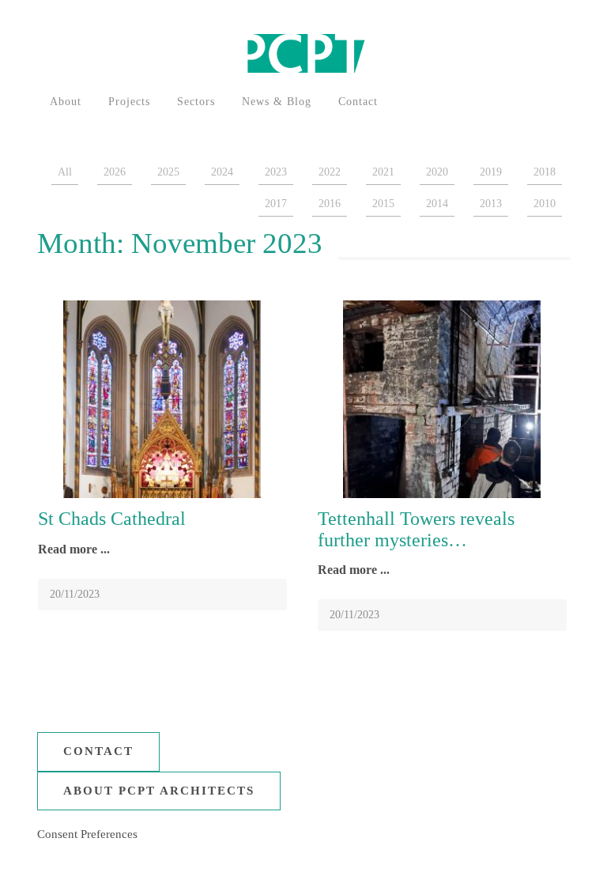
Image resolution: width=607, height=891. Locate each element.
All (65, 172)
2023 (276, 172)
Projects (129, 102)
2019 (491, 172)
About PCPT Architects (158, 790)
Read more (69, 549)
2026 (115, 172)
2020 (437, 172)
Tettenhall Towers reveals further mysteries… (416, 528)
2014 (437, 204)
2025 (168, 172)
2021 (383, 172)
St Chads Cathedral (112, 518)
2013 (491, 204)
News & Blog (276, 102)
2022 (330, 172)
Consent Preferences (87, 834)
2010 (544, 204)
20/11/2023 (75, 594)
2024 (222, 172)
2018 (544, 172)
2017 (276, 204)
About (65, 102)
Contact (358, 102)
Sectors (196, 102)
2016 (330, 204)
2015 (383, 204)
